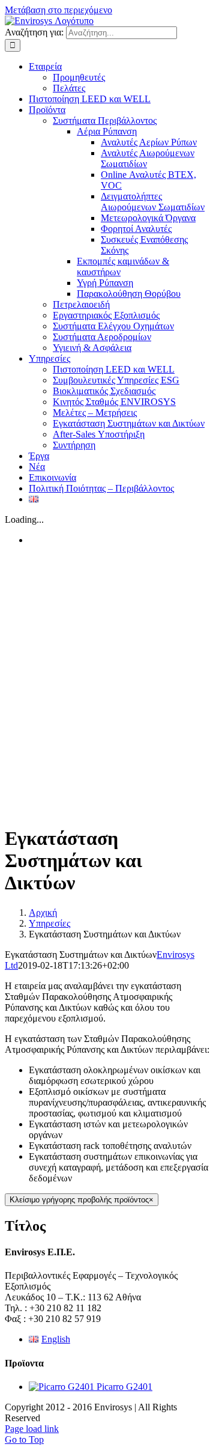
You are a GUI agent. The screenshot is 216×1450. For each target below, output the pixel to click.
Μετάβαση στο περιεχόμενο (58, 10)
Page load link (32, 1429)
